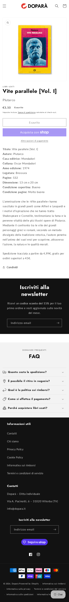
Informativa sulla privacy (19, 589)
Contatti (12, 433)
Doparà (15, 583)
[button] (4, 6)
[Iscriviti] (58, 323)
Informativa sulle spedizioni (20, 594)
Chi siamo (13, 441)
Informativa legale (46, 594)
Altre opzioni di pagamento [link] (34, 140)
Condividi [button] (12, 267)
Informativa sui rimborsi (21, 465)
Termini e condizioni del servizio (50, 589)
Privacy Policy (15, 449)
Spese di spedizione (26, 112)
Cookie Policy (15, 457)
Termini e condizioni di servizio (25, 473)
